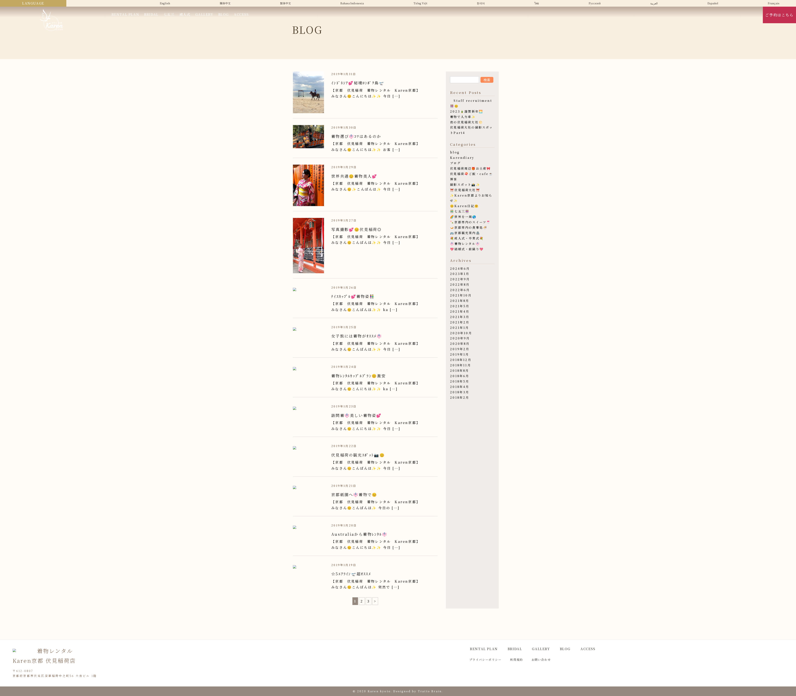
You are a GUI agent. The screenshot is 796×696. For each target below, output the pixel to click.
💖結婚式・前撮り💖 (467, 249)
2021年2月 (459, 322)
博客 (453, 179)
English (165, 3)
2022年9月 (460, 279)
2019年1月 (459, 354)
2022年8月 (460, 284)
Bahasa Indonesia (352, 3)
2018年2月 (459, 397)
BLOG (223, 14)
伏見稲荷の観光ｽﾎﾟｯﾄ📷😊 (358, 455)
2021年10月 (461, 295)
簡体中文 (225, 3)
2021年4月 (459, 311)
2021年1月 (459, 327)
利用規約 (516, 659)
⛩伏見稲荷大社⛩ (465, 190)
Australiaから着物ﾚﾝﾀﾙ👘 (359, 534)
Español (712, 3)
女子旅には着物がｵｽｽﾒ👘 (356, 336)
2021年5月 (459, 306)
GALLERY (204, 14)
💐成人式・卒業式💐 (467, 238)
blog (455, 152)
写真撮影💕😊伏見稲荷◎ (356, 229)
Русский (595, 3)
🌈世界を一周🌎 (463, 216)
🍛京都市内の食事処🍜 (468, 227)
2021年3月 (459, 317)
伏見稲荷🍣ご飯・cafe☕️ (471, 173)
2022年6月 (460, 290)
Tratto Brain (430, 691)
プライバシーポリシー (485, 659)
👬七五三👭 (460, 211)
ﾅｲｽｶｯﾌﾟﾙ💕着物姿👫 (353, 296)
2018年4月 (459, 386)
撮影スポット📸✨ (465, 184)
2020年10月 (461, 333)
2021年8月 (459, 300)
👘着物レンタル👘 (465, 243)
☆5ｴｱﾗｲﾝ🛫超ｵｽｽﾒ (351, 573)
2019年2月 (459, 349)
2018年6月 (459, 376)
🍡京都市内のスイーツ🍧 (470, 222)
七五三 (169, 14)
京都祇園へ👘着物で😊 (354, 494)
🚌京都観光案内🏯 (465, 233)
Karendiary (462, 157)
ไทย (536, 3)
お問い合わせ (541, 659)
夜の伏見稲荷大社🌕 (466, 122)
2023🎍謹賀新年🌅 (466, 111)
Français (773, 3)
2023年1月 (459, 273)
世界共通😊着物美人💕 (354, 176)
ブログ (455, 163)
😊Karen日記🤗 (464, 206)
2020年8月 (460, 343)
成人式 (185, 14)
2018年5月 (459, 381)
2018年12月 (460, 359)
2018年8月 (459, 370)
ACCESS (241, 14)
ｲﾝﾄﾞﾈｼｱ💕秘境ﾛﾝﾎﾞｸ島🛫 (357, 82)
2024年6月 (460, 268)
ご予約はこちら (779, 14)
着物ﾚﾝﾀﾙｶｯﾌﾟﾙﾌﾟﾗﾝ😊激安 (358, 375)
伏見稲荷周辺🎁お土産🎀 (470, 168)
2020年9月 (460, 338)
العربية (654, 3)
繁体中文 (285, 3)
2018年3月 (459, 392)
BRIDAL (151, 14)
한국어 (481, 3)
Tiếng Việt (420, 3)
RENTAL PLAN (125, 14)
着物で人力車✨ (463, 116)
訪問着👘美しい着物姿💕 (356, 415)
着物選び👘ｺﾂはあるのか (356, 136)
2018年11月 (460, 365)
